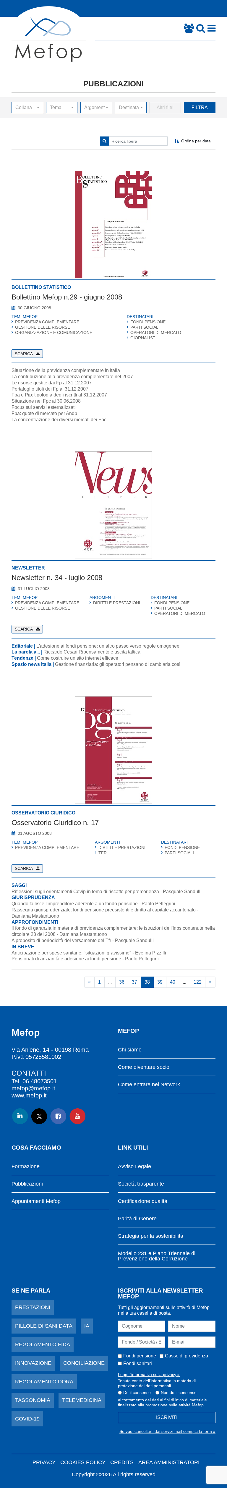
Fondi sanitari (137, 1363)
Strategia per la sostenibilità (150, 1236)
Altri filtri (165, 107)
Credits (122, 1462)
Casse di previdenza (186, 1355)
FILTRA (200, 107)
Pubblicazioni (113, 83)
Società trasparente (141, 1184)
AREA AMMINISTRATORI (169, 1462)
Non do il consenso (179, 1392)
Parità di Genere (137, 1219)
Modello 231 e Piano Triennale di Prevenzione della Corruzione (156, 1256)
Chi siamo (130, 1050)
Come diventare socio (143, 1067)
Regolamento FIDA (42, 1344)
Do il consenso (137, 1392)
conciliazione (84, 1363)
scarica (24, 353)
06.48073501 (39, 1081)
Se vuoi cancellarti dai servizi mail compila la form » (167, 1431)
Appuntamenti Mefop (36, 1201)
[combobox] (27, 107)
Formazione (26, 1166)
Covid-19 (27, 1419)
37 (134, 982)
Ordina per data (196, 141)
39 (160, 982)
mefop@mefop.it (33, 1088)
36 (121, 982)
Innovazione (33, 1363)
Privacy (44, 1462)
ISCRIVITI (166, 1417)
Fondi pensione (139, 1355)
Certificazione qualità (142, 1201)
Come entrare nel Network (149, 1084)
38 (147, 982)
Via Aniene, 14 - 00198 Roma (50, 1049)
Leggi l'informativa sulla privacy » (149, 1374)
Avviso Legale (134, 1166)
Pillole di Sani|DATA (43, 1326)
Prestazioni (32, 1307)
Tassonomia (32, 1400)
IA (86, 1326)
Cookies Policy (83, 1462)
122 (198, 982)
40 (172, 982)
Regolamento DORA (44, 1382)
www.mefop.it (29, 1095)
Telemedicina (81, 1400)
